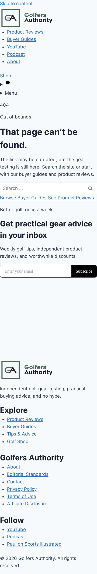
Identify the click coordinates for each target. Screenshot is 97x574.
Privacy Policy (22, 489)
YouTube (16, 47)
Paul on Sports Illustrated (34, 544)
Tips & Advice (22, 434)
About (13, 61)
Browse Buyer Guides (23, 197)
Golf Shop (17, 441)
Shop (5, 75)
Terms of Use (21, 496)
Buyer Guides (21, 39)
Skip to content (16, 3)
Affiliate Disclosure (27, 503)
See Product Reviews (71, 197)
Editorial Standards (27, 474)
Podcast (16, 54)
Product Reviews (25, 32)
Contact (15, 481)
